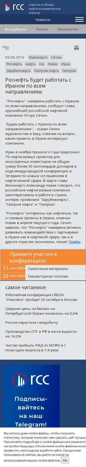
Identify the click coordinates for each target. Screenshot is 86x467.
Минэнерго (38, 57)
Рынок (42, 29)
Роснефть (14, 64)
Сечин (56, 57)
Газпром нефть (46, 70)
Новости (43, 19)
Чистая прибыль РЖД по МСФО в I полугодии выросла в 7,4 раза (35, 347)
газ (41, 64)
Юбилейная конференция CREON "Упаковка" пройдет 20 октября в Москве (41, 297)
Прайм (74, 241)
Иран (65, 64)
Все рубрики (16, 29)
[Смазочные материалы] (56, 269)
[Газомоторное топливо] (56, 276)
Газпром (69, 70)
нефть (31, 64)
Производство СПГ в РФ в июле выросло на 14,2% (41, 333)
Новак (53, 64)
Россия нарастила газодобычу (31, 322)
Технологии (67, 29)
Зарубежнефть (18, 70)
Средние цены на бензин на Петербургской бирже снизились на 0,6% (41, 311)
